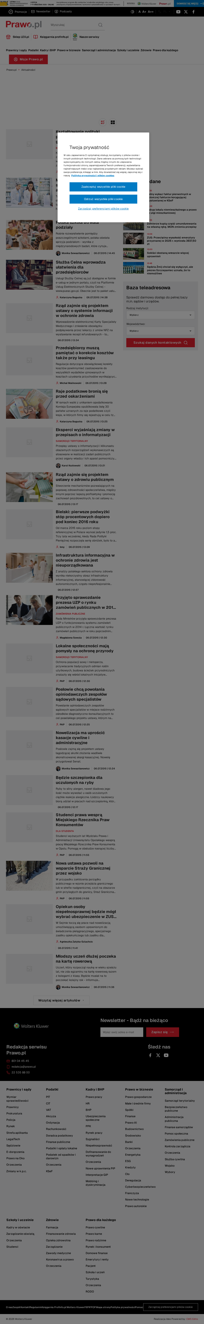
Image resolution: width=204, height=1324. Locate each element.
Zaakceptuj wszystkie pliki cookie (103, 186)
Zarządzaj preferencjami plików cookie (103, 208)
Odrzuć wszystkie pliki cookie (103, 199)
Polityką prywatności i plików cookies (92, 175)
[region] (103, 177)
